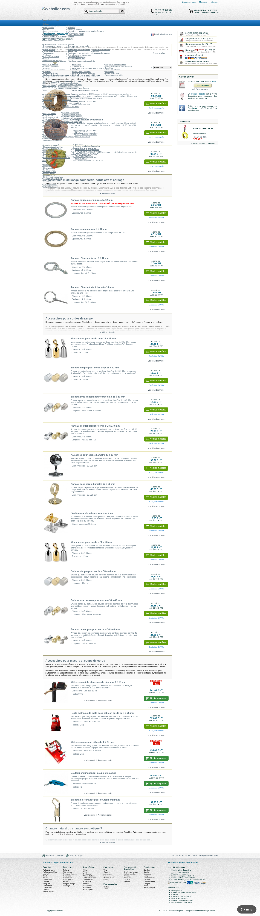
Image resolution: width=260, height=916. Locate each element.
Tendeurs (75, 75)
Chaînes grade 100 (50, 117)
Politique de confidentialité (196, 911)
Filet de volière (49, 173)
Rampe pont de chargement (79, 50)
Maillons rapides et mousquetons (118, 66)
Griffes (106, 887)
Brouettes (72, 48)
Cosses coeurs (78, 66)
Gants (146, 872)
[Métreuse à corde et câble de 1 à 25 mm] (56, 752)
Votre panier (201, 10)
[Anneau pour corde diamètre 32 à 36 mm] (56, 495)
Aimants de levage (50, 35)
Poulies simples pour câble (86, 135)
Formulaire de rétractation (181, 902)
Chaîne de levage (131, 872)
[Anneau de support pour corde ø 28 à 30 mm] (56, 437)
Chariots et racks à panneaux (79, 55)
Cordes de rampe (50, 135)
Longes (147, 884)
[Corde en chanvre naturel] (56, 102)
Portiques (87, 874)
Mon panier (204, 2)
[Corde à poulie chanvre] (56, 160)
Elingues (46, 884)
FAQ (160, 911)
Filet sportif (48, 168)
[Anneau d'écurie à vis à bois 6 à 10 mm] (56, 298)
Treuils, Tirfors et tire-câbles (54, 36)
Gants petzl (47, 152)
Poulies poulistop (82, 136)
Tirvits (45, 876)
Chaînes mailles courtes (72, 114)
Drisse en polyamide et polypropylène (58, 136)
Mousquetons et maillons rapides (88, 151)
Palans (46, 24)
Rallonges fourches (51, 57)
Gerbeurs (47, 55)
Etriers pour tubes (112, 70)
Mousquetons (149, 882)
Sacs (146, 886)
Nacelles (96, 51)
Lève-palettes (48, 28)
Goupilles (109, 68)
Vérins (85, 872)
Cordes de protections (84, 157)
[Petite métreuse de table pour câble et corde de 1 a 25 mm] (56, 724)
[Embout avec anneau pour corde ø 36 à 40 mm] (56, 611)
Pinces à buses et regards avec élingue (73, 88)
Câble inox (47, 105)
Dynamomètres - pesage (52, 46)
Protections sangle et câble (68, 83)
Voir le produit (89, 700)
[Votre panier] (191, 11)
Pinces (46, 29)
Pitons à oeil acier (112, 73)
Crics (85, 870)
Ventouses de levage (76, 33)
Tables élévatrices (50, 51)
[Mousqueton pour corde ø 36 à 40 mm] (56, 553)
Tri (151, 68)
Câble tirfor (48, 101)
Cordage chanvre (50, 129)
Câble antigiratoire (50, 98)
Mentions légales (176, 911)
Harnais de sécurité (51, 145)
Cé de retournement (75, 35)
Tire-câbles (67, 872)
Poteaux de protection (101, 50)
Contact (214, 2)
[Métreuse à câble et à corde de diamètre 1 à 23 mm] (56, 692)
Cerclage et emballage (76, 57)
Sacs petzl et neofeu (83, 155)
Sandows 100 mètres (51, 138)
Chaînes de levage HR (52, 122)
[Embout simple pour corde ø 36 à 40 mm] (56, 582)
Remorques (72, 51)
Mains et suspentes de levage (83, 73)
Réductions (185, 121)
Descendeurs (149, 878)
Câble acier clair (49, 96)
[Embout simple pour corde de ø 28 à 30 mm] (56, 379)
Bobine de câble (68, 94)
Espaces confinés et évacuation (87, 146)
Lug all (45, 874)
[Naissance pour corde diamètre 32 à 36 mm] (56, 466)
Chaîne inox (48, 115)
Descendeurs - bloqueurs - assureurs (58, 156)
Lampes (147, 876)
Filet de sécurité (49, 164)
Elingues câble (49, 84)
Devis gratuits (176, 891)
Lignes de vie (48, 150)
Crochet (127, 880)
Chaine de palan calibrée (72, 123)
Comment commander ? (181, 896)
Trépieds (78, 148)
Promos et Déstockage (101, 53)
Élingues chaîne (49, 82)
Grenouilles (47, 880)
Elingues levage (110, 876)
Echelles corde (80, 158)
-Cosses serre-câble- (70, 101)
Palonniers (72, 26)
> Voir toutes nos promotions (203, 143)
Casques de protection (52, 149)
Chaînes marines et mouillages (74, 118)
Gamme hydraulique (51, 48)
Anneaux (46, 68)
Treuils (45, 878)
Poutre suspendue (50, 31)
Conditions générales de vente (184, 892)
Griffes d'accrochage (51, 38)
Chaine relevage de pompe (73, 120)
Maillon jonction (130, 874)
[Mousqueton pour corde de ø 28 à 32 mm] (56, 349)
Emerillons (109, 72)
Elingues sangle (49, 86)
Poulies (46, 882)
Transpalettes (48, 53)
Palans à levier (49, 870)
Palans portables (50, 872)
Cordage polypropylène (52, 133)
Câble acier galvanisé (51, 94)
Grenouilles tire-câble (70, 107)
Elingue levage (69, 884)
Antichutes (79, 144)
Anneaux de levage (51, 66)
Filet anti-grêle (49, 175)
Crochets (47, 72)
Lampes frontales (50, 154)
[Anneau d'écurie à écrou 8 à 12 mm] (56, 269)
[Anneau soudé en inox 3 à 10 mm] (56, 240)
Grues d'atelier (49, 50)
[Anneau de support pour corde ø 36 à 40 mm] (56, 640)
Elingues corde (49, 87)
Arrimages (107, 874)
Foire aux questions (179, 898)
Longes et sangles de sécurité (87, 153)
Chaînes (106, 872)
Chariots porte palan (51, 26)
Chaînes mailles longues (72, 116)
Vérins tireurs (48, 891)
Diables (46, 58)
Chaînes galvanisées (70, 113)
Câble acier (47, 888)
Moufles (66, 882)
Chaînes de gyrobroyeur (72, 122)
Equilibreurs (48, 33)
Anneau (127, 876)
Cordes (46, 889)
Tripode (71, 36)
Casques (147, 874)
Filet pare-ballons (50, 166)
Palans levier (108, 878)
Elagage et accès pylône (53, 147)
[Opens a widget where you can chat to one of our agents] (246, 909)
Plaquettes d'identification (115, 64)
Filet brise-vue (49, 170)
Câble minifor (48, 103)
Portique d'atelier (70, 874)
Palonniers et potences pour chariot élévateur (86, 31)
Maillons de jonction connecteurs (56, 75)
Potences (71, 28)
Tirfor (105, 870)
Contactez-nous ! (203, 85)
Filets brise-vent (49, 172)
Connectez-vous (189, 2)
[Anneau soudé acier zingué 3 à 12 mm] (56, 211)
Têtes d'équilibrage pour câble (70, 85)
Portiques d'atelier (75, 29)
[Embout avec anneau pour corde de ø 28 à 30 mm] (56, 408)
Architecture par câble (114, 75)
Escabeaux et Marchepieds (78, 53)
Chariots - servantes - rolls (78, 46)
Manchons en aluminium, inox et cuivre (88, 68)
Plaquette (128, 878)
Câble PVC (47, 100)
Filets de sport (149, 888)
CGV (165, 911)
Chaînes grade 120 (50, 121)
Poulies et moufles (50, 64)
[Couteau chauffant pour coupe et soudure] (56, 783)
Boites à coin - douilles (81, 72)
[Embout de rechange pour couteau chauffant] (56, 810)
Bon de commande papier (182, 900)
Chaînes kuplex (49, 119)
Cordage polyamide (51, 131)
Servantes (87, 886)
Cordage (66, 886)
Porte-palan (68, 880)
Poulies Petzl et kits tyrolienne (87, 150)
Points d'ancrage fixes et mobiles (56, 158)
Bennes (71, 44)
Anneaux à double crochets (54, 70)
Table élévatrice (89, 878)
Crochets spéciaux (50, 73)
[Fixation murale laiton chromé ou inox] (56, 524)
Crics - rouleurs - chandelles (54, 44)
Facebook (192, 108)
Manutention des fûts (76, 58)
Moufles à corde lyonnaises (86, 133)
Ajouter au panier (105, 700)
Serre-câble (76, 64)
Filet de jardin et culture (53, 177)
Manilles (75, 70)
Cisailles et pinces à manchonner (75, 98)
